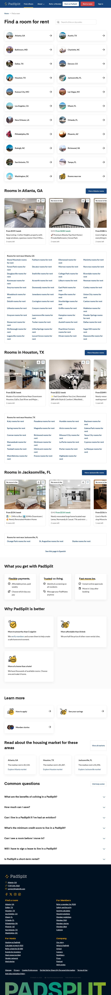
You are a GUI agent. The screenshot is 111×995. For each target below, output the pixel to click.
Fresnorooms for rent (43, 456)
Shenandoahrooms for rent (16, 443)
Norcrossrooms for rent (93, 266)
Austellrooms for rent (68, 322)
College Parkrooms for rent (68, 275)
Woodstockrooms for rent (16, 296)
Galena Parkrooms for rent (93, 429)
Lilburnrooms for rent (68, 280)
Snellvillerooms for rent (42, 273)
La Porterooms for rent (69, 442)
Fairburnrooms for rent (42, 260)
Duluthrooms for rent (16, 301)
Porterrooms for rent (68, 449)
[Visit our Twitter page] (11, 894)
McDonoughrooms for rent (16, 330)
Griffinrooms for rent (68, 308)
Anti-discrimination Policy (15, 973)
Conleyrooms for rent (92, 287)
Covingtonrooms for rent (43, 301)
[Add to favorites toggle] (43, 200)
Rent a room (87, 4)
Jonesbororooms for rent (43, 294)
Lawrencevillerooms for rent (42, 316)
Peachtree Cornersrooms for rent (67, 330)
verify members (17, 636)
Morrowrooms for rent (68, 266)
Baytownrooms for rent (92, 422)
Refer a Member (55, 4)
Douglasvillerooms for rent (16, 275)
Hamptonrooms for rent (67, 316)
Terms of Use (82, 970)
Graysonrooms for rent (17, 315)
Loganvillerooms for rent (15, 337)
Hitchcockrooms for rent (42, 450)
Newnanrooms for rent (93, 280)
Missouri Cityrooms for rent (69, 436)
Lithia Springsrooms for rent (42, 330)
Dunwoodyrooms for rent (43, 287)
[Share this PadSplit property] (38, 200)
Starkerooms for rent (81, 541)
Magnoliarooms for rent (44, 428)
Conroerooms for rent (16, 435)
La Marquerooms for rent (93, 450)
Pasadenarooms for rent (44, 421)
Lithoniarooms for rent (17, 308)
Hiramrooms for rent (68, 336)
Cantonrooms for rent (92, 301)
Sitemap (8, 970)
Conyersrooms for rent (42, 308)
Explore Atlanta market (17, 769)
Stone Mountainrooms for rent (17, 261)
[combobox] (78, 22)
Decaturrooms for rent (42, 266)
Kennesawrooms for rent (16, 282)
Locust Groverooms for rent (42, 337)
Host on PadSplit (70, 4)
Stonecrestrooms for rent (16, 323)
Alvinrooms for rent (68, 428)
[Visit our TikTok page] (19, 894)
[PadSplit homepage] (12, 4)
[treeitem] (55, 797)
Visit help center (98, 784)
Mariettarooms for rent (93, 260)
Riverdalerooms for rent (91, 275)
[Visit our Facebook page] (6, 894)
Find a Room (28, 4)
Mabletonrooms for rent (91, 309)
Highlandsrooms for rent (68, 457)
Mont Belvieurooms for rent (17, 457)
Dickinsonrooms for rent (42, 443)
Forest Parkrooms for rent (16, 268)
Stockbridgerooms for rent (68, 302)
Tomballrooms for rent (16, 449)
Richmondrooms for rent (42, 436)
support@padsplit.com (16, 889)
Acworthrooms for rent (42, 280)
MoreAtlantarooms (96, 191)
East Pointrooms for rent (67, 289)
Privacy (17, 970)
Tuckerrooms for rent (41, 322)
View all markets (98, 745)
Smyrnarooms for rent (16, 287)
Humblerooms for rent (69, 421)
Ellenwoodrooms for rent (67, 261)
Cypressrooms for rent (94, 442)
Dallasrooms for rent (92, 322)
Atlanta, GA (12, 882)
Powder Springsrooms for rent (93, 316)
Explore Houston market (52, 769)
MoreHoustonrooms (95, 353)
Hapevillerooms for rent (67, 296)
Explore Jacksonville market (89, 769)
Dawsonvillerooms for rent (93, 337)
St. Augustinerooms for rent (51, 541)
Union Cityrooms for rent (92, 296)
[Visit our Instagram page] (15, 894)
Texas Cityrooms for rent (93, 436)
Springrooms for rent (16, 428)
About (40, 4)
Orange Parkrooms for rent (18, 541)
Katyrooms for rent (15, 421)
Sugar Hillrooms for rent (91, 330)
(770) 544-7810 (14, 885)
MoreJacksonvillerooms (94, 473)
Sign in (100, 4)
